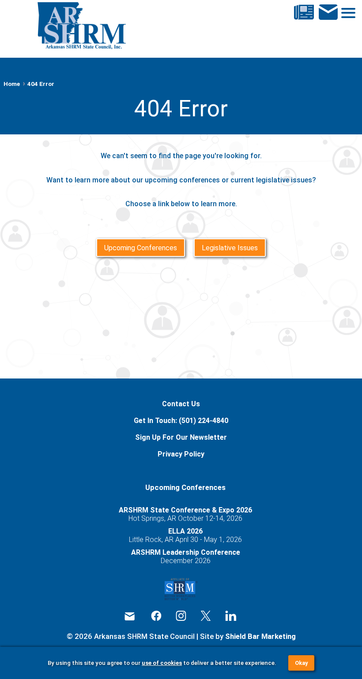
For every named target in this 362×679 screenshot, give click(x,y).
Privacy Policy (181, 454)
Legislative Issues (230, 248)
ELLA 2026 (185, 531)
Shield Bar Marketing (260, 636)
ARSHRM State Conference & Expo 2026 (185, 510)
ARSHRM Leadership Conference (185, 552)
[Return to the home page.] (81, 26)
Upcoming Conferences (140, 248)
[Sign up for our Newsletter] (304, 26)
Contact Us (181, 404)
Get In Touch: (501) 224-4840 (181, 420)
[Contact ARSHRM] (328, 26)
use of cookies (162, 663)
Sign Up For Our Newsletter (181, 437)
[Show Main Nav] (341, 26)
